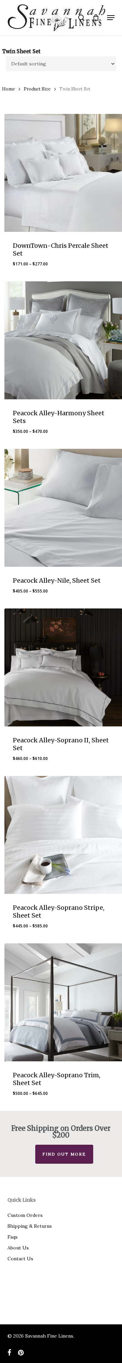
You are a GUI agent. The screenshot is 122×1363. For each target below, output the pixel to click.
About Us (18, 1248)
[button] (111, 17)
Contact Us (20, 1259)
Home (8, 89)
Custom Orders (25, 1215)
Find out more (64, 1154)
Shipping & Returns (29, 1226)
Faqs (12, 1237)
